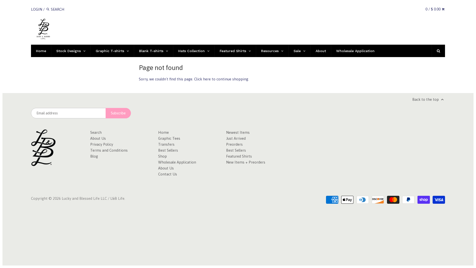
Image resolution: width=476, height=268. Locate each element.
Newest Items (238, 132)
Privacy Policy (101, 144)
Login (36, 9)
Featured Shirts (239, 156)
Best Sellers (168, 150)
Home (163, 132)
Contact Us (167, 174)
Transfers (166, 144)
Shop (162, 156)
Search (96, 132)
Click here (202, 79)
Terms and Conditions (109, 150)
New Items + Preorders (245, 162)
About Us (98, 138)
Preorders (234, 144)
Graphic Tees (169, 138)
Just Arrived (236, 138)
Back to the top (426, 99)
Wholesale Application (177, 162)
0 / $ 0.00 (433, 9)
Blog (94, 156)
